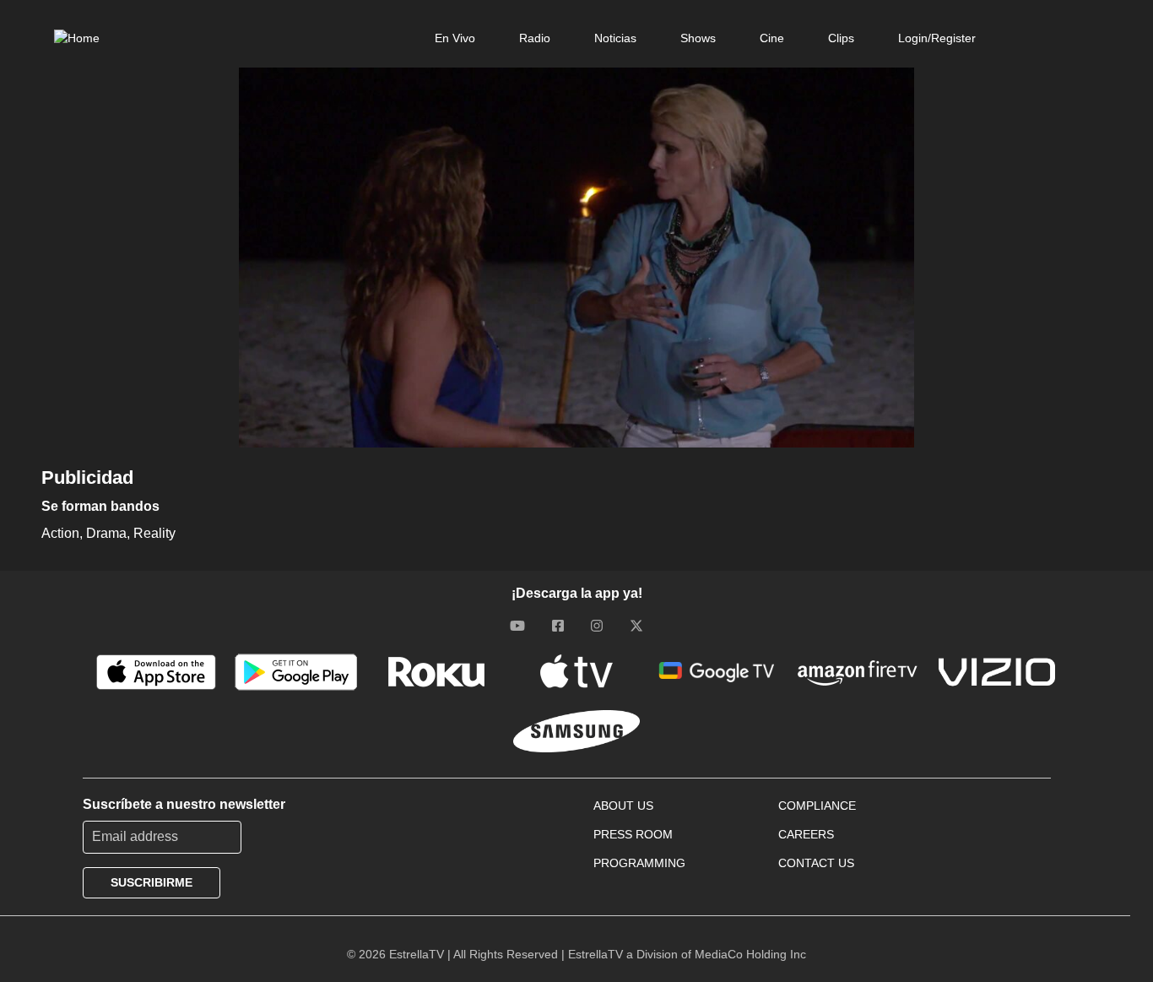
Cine (772, 38)
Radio (534, 38)
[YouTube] (517, 626)
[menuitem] (455, 38)
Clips (841, 38)
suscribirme (151, 882)
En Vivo (455, 38)
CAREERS (806, 834)
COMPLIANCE (817, 805)
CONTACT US (816, 863)
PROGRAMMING (639, 863)
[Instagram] (596, 626)
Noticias (615, 38)
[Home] (77, 38)
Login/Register (937, 38)
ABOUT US (623, 805)
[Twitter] (636, 626)
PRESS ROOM (633, 834)
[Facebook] (558, 626)
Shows (698, 38)
